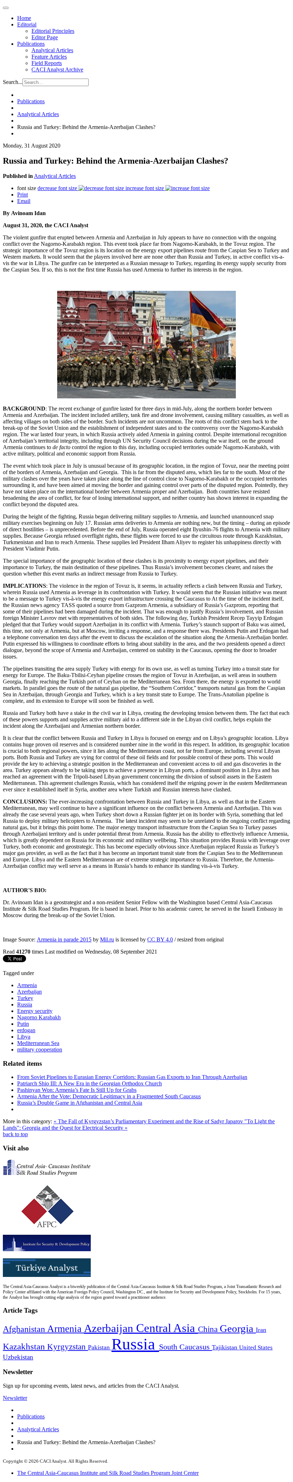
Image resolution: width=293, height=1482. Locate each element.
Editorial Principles (52, 31)
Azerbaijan (29, 992)
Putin (23, 1024)
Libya (23, 1037)
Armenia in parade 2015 (64, 939)
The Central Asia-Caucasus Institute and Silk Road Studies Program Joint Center (108, 1473)
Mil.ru (107, 939)
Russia (24, 1004)
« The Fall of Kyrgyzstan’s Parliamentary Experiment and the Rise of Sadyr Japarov (149, 1121)
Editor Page (44, 37)
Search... (13, 82)
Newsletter (15, 1398)
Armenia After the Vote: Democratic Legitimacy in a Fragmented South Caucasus (109, 1096)
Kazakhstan (25, 1346)
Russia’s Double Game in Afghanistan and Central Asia (79, 1103)
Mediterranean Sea (38, 1043)
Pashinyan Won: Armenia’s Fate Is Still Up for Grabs (76, 1090)
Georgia (238, 1328)
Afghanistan (25, 1329)
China (209, 1329)
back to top (15, 1134)
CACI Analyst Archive (57, 69)
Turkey (25, 998)
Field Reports (46, 63)
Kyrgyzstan (67, 1346)
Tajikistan (225, 1347)
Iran (261, 1329)
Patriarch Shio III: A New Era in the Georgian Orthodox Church (89, 1083)
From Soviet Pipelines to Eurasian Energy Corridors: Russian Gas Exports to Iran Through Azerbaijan (132, 1077)
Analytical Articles (52, 50)
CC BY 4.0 (160, 939)
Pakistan (99, 1347)
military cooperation (39, 1049)
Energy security (35, 1011)
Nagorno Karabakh (39, 1017)
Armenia (27, 985)
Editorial (26, 24)
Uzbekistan (18, 1357)
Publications (31, 44)
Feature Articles (49, 57)
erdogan (26, 1030)
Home (24, 18)
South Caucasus (185, 1346)
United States (256, 1347)
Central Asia (167, 1327)
